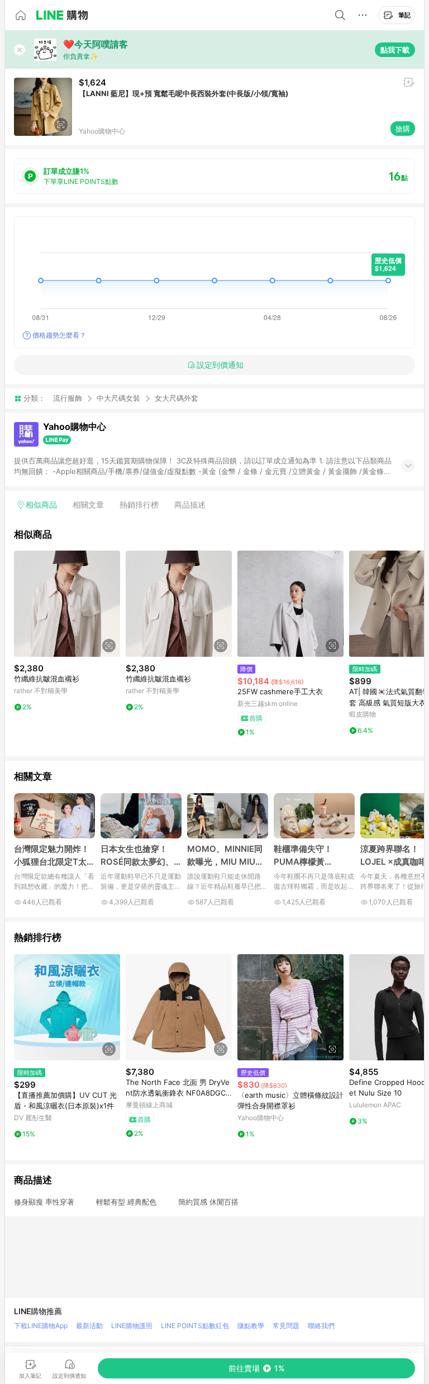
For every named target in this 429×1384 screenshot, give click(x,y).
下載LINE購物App (41, 1325)
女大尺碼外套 (176, 398)
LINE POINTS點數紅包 (195, 1325)
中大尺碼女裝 (118, 398)
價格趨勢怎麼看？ (59, 335)
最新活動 (89, 1325)
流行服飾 (67, 398)
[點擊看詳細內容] (67, 604)
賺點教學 (250, 1325)
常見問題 (286, 1325)
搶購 (402, 128)
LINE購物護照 (131, 1325)
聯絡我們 (321, 1325)
